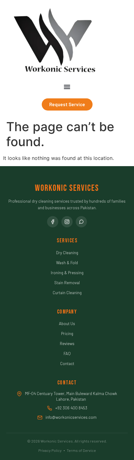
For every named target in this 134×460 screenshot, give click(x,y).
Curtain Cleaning (67, 292)
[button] (67, 87)
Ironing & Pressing (67, 272)
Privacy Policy (50, 450)
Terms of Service (81, 450)
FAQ (67, 353)
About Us (67, 323)
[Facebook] (52, 221)
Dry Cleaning (67, 252)
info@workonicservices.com (71, 417)
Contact (67, 363)
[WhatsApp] (81, 221)
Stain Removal (67, 282)
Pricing (67, 333)
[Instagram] (67, 221)
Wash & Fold (67, 262)
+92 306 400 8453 (71, 407)
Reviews (67, 343)
